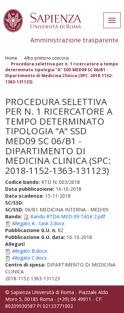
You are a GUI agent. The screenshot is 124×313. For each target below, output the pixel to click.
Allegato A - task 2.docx (38, 223)
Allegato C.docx (29, 257)
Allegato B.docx (29, 251)
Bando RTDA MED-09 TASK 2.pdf (67, 216)
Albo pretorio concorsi (46, 58)
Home (11, 58)
